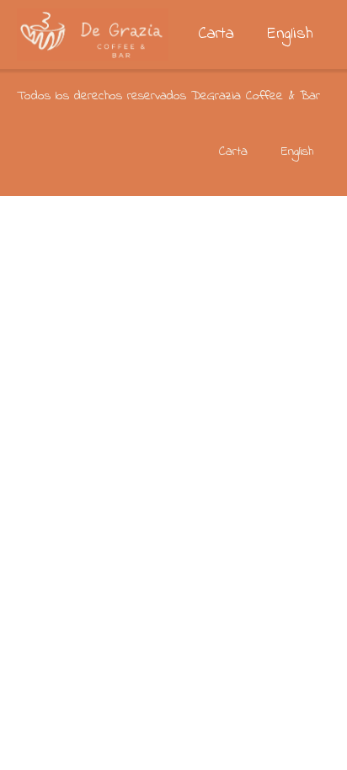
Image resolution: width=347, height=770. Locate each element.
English (290, 34)
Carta (216, 34)
